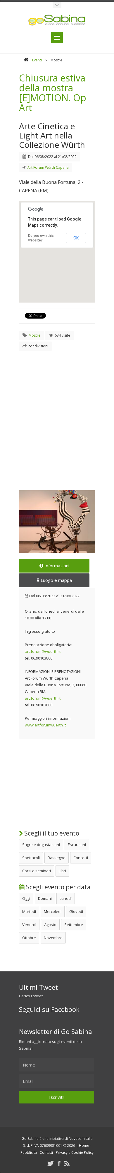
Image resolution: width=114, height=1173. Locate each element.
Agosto (50, 924)
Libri (62, 870)
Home (84, 1145)
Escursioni (77, 844)
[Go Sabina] (26, 60)
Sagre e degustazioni (41, 844)
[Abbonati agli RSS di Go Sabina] (67, 1163)
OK (76, 238)
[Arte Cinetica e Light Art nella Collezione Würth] (57, 521)
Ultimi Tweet (38, 987)
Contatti (46, 1152)
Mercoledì (52, 911)
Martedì (29, 911)
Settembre (73, 924)
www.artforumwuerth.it (45, 725)
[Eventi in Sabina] (57, 5)
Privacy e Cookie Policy (75, 1152)
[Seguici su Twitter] (50, 1163)
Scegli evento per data (58, 887)
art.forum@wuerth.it (43, 651)
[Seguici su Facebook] (59, 1163)
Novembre (53, 937)
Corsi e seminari (36, 870)
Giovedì (76, 911)
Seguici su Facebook (49, 1009)
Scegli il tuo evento (51, 833)
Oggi (26, 898)
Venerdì (29, 924)
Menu (57, 37)
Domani (45, 898)
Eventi (37, 60)
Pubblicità (28, 1152)
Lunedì (66, 898)
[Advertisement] (57, 413)
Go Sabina (30, 1138)
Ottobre (29, 937)
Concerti (80, 857)
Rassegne (56, 857)
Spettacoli (31, 857)
